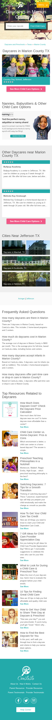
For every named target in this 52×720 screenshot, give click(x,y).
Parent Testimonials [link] (16, 692)
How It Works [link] (25, 684)
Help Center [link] (25, 710)
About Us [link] (14, 684)
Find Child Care (37, 26)
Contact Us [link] (37, 684)
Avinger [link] (21, 299)
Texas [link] (29, 45)
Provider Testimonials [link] (35, 692)
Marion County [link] (40, 45)
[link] (14, 8)
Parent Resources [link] (17, 688)
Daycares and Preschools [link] (15, 45)
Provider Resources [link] (34, 688)
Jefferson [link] (30, 299)
